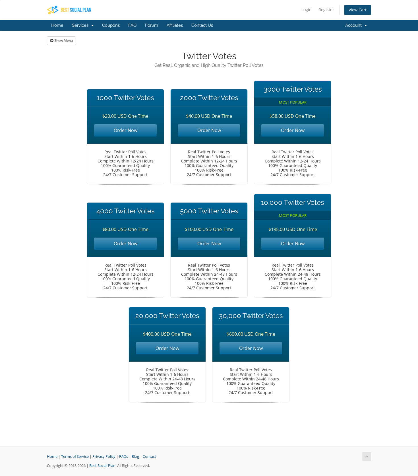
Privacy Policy (103, 456)
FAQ (132, 25)
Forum (151, 25)
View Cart (358, 10)
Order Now (125, 130)
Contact (149, 456)
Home (57, 25)
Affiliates (175, 25)
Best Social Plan (102, 465)
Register (326, 9)
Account (354, 25)
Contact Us (202, 25)
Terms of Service (75, 456)
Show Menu (63, 40)
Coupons (111, 25)
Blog (135, 456)
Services (81, 25)
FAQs (123, 456)
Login (306, 9)
